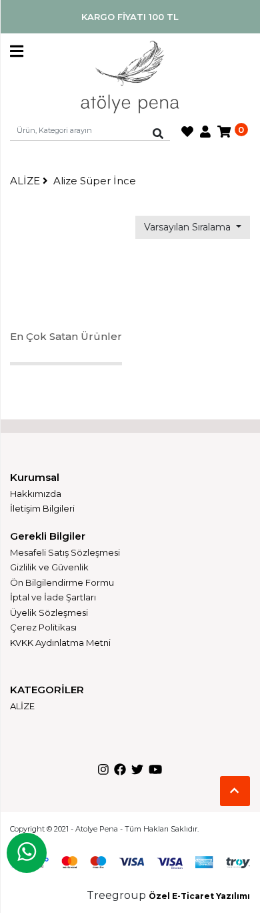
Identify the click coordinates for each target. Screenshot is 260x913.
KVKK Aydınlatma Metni (60, 642)
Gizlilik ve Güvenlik (49, 567)
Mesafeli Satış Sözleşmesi (65, 552)
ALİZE (26, 180)
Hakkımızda (35, 493)
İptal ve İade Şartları (53, 597)
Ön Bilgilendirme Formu (62, 582)
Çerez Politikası (43, 627)
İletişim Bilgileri (42, 508)
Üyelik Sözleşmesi (49, 612)
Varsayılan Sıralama (188, 227)
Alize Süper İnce (94, 180)
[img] (158, 133)
